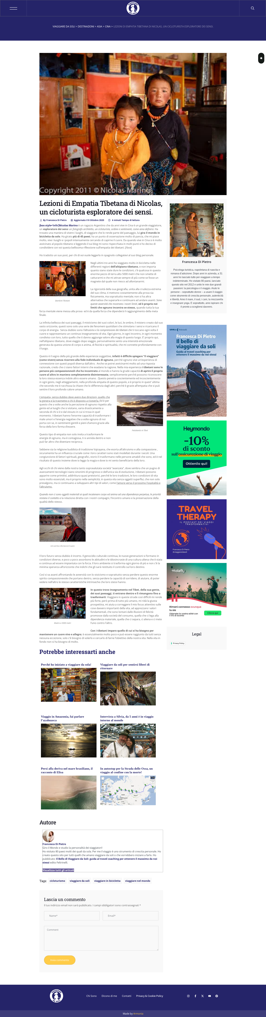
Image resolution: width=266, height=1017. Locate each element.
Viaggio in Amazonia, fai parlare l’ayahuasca (62, 718)
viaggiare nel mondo (137, 881)
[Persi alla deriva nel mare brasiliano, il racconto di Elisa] (69, 794)
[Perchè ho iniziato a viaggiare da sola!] (69, 686)
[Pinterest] (216, 996)
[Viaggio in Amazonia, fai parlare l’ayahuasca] (69, 742)
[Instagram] (188, 996)
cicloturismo (57, 881)
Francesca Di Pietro (55, 220)
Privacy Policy (178, 643)
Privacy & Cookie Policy (149, 996)
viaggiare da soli (80, 881)
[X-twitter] (202, 996)
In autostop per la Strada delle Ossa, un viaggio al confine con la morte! (126, 770)
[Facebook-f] (195, 996)
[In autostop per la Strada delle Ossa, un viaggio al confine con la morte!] (128, 790)
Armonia (138, 1013)
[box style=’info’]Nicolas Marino (58, 225)
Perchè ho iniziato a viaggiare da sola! (66, 664)
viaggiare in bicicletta (107, 881)
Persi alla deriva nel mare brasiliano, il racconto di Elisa (67, 770)
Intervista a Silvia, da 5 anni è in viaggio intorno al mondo (126, 718)
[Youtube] (209, 996)
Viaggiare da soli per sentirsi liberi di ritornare (125, 666)
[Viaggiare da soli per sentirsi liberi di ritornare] (128, 690)
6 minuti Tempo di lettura (125, 220)
